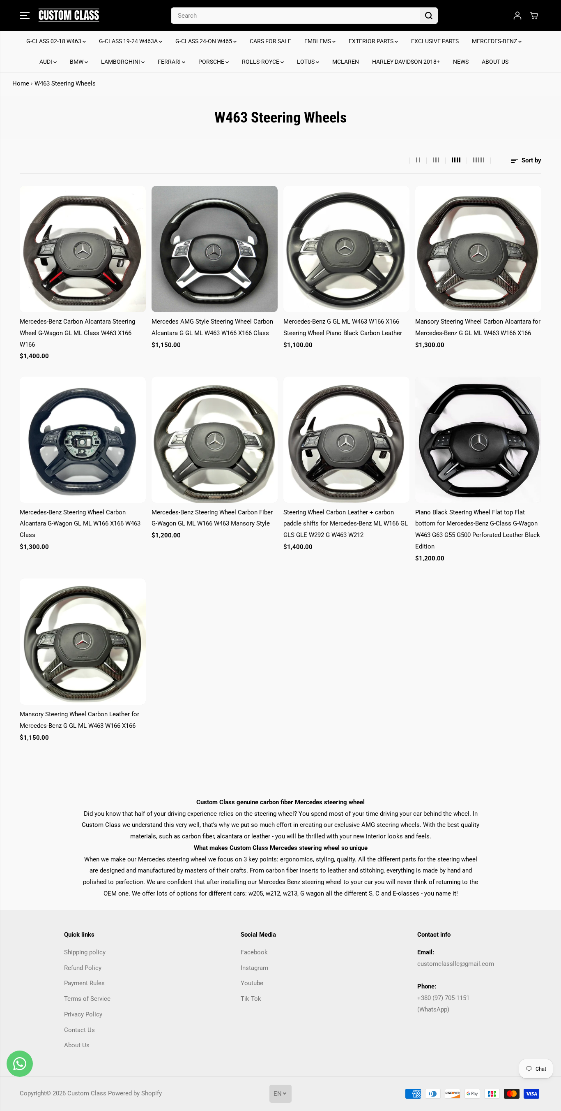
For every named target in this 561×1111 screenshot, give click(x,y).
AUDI (46, 61)
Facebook (254, 952)
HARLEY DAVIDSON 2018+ (406, 61)
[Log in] (517, 15)
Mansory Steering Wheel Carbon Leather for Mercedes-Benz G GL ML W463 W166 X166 (79, 720)
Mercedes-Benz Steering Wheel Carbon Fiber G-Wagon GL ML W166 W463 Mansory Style (212, 518)
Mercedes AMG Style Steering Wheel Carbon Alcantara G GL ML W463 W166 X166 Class (212, 327)
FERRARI (170, 61)
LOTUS (306, 61)
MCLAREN (345, 61)
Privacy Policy (83, 1014)
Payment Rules (84, 983)
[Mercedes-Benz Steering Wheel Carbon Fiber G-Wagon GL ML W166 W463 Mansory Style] (215, 440)
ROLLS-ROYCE (261, 61)
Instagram (254, 968)
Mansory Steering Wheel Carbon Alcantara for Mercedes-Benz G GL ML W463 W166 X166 (477, 327)
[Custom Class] (69, 15)
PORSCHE (211, 61)
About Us (77, 1045)
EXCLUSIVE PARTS (435, 41)
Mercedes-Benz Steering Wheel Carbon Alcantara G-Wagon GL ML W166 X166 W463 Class (80, 524)
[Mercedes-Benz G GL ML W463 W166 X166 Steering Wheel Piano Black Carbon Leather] (346, 249)
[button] (25, 15)
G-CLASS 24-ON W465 (204, 41)
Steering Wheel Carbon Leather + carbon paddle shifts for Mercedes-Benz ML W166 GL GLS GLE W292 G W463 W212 (345, 524)
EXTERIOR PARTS (372, 41)
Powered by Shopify (135, 1093)
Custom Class (86, 1093)
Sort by (530, 160)
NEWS (461, 61)
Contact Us (79, 1030)
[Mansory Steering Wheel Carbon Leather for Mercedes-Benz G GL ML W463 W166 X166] (83, 642)
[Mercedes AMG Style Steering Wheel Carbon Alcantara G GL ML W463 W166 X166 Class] (215, 249)
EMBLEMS (318, 41)
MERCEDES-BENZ (495, 41)
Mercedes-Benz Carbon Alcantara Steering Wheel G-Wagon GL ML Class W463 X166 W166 (77, 333)
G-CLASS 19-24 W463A (129, 41)
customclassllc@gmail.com (455, 963)
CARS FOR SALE (270, 41)
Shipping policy (85, 952)
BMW (77, 61)
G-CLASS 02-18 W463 (54, 41)
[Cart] (534, 15)
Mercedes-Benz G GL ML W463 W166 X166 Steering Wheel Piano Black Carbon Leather (342, 327)
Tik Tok (251, 998)
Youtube (252, 983)
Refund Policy (82, 968)
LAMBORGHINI (121, 61)
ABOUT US (495, 61)
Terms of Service (87, 998)
